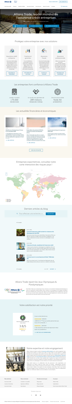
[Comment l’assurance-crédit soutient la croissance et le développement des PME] (20, 232)
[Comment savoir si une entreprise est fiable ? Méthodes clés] (20, 257)
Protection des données (54, 401)
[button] (64, 6)
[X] (31, 395)
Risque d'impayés (40, 386)
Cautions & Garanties (8, 384)
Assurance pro (38, 6)
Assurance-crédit (8, 6)
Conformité (62, 401)
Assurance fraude (30, 6)
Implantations (55, 384)
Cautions (14, 6)
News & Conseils (46, 6)
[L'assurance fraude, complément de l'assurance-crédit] (20, 246)
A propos (53, 6)
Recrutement (23, 386)
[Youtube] (40, 395)
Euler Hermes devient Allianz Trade (60, 386)
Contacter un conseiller (25, 381)
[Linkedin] (36, 395)
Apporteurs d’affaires (25, 384)
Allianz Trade (55, 381)
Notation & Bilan (21, 6)
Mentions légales (45, 401)
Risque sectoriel (40, 384)
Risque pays (39, 381)
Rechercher (51, 213)
